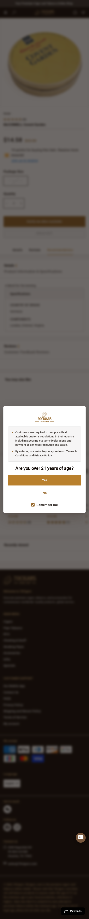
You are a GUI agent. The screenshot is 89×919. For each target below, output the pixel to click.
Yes (44, 480)
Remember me (47, 505)
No (45, 493)
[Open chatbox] (81, 838)
